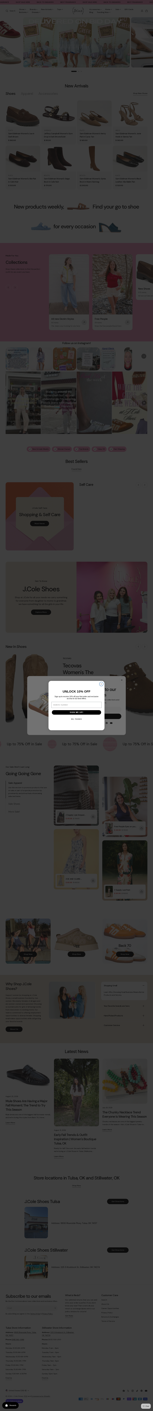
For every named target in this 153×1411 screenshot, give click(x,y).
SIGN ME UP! (76, 712)
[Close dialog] (101, 684)
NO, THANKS (76, 719)
